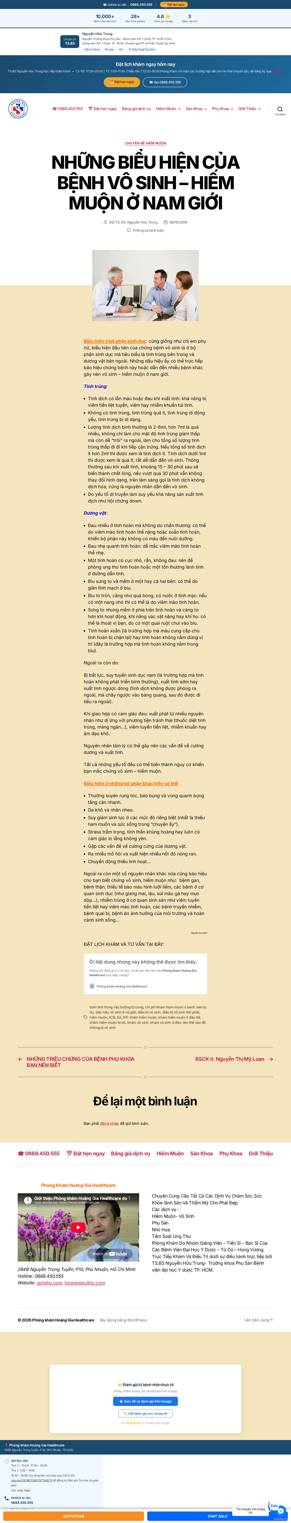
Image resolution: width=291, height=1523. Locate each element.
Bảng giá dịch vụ (136, 108)
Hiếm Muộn (166, 108)
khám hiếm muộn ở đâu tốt (179, 1017)
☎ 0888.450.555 (67, 108)
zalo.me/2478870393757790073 (31, 1480)
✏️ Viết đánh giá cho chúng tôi (145, 1413)
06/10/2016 (178, 222)
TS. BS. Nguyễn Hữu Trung (136, 222)
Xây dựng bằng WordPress (123, 1320)
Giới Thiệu (247, 108)
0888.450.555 (141, 5)
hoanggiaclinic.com (85, 1282)
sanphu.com (49, 1282)
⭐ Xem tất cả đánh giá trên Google (145, 1401)
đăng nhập (109, 1123)
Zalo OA (277, 71)
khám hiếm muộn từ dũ (108, 1022)
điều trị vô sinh (149, 1012)
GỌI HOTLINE (73, 1516)
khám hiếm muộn (143, 1017)
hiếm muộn (98, 1017)
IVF (125, 1017)
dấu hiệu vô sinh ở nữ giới (116, 1012)
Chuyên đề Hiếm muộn (145, 143)
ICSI (112, 1017)
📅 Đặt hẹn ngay (173, 4)
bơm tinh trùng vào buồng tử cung (116, 1007)
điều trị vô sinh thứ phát (181, 1012)
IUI (119, 1017)
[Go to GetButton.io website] (281, 1519)
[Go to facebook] (280, 1511)
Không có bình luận (148, 230)
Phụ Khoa (220, 108)
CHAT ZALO (217, 1516)
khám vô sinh (137, 1022)
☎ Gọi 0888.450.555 (165, 82)
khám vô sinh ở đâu (165, 1022)
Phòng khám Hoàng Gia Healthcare (63, 1320)
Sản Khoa (194, 108)
